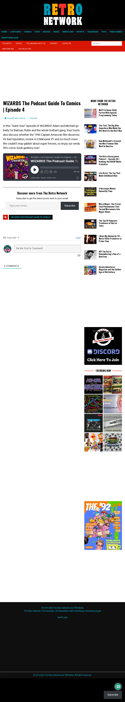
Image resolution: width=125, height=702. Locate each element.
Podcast (33, 118)
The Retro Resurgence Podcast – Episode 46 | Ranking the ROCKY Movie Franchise (110, 160)
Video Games (116, 32)
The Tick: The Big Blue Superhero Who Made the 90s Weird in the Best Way (110, 128)
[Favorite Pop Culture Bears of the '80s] (93, 442)
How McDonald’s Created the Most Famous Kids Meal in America (110, 143)
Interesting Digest (93, 611)
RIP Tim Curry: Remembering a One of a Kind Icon (109, 254)
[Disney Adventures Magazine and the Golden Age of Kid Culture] (90, 270)
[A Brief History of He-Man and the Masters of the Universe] (93, 384)
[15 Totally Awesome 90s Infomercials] (112, 423)
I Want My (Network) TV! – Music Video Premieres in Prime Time (110, 239)
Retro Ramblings (77, 611)
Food (37, 32)
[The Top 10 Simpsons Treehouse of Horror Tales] (90, 224)
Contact (54, 44)
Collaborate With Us (35, 44)
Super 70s (66, 44)
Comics (28, 32)
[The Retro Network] (62, 27)
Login (78, 237)
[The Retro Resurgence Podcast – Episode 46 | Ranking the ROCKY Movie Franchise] (90, 159)
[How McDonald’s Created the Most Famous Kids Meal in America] (90, 144)
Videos (19, 44)
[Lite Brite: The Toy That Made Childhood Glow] (90, 176)
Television (92, 32)
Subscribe (69, 205)
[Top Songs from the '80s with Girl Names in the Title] (93, 404)
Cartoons (15, 32)
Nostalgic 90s (24, 49)
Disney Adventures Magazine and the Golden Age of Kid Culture (110, 269)
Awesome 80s (8, 49)
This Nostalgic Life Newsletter (55, 611)
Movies (46, 32)
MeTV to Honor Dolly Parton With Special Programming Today (108, 112)
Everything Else (10, 38)
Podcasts (6, 44)
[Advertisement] (42, 77)
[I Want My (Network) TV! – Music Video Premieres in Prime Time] (90, 239)
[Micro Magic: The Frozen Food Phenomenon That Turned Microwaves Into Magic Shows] (90, 207)
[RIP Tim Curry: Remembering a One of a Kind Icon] (90, 254)
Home (4, 32)
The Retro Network (32, 611)
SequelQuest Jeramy (16, 118)
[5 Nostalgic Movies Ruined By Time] (90, 191)
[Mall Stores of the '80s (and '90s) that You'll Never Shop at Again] (112, 384)
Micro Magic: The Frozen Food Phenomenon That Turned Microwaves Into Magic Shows (110, 207)
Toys (103, 32)
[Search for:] (106, 43)
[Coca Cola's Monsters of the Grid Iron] (112, 442)
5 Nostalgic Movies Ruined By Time (107, 190)
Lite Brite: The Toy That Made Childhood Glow (109, 174)
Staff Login (63, 617)
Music (56, 32)
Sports (80, 32)
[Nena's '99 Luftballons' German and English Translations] (93, 423)
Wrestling (68, 32)
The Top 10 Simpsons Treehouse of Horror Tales (108, 223)
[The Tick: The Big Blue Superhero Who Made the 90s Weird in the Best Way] (90, 128)
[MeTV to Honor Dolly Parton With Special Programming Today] (90, 113)
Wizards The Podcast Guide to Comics (30, 217)
